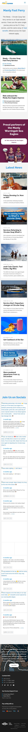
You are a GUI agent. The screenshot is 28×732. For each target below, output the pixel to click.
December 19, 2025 (8, 337)
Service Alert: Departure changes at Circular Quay (13, 304)
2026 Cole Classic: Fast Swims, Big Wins (12, 268)
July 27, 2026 (6, 193)
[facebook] (2, 685)
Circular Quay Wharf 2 (8, 694)
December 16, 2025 (8, 370)
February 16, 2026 (8, 300)
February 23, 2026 (8, 264)
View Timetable (7, 63)
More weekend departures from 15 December (11, 374)
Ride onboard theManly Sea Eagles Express (13, 97)
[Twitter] (5, 685)
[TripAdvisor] (8, 685)
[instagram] (10, 685)
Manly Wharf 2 (6, 696)
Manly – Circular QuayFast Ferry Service (12, 59)
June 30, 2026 (6, 227)
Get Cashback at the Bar (13, 340)
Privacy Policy (17, 723)
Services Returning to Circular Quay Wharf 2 (12, 231)
